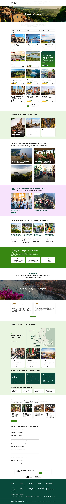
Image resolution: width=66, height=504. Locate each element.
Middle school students (49, 483)
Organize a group (46, 1)
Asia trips (21, 488)
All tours (14, 5)
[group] (18, 127)
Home (11, 5)
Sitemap (36, 501)
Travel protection (31, 484)
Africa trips (21, 487)
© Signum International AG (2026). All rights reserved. (48, 501)
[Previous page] (26, 106)
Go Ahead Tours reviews (40, 488)
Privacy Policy (32, 501)
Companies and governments (50, 489)
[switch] (23, 35)
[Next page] (40, 106)
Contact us (12, 483)
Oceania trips (21, 489)
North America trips (22, 484)
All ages (47, 490)
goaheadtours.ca (22, 494)
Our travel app (31, 488)
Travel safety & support (32, 487)
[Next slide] (55, 127)
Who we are (39, 483)
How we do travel (39, 484)
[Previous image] (22, 42)
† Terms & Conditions (27, 501)
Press (11, 484)
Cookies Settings (40, 501)
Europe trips (21, 483)
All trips (21, 490)
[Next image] (39, 42)
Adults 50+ (47, 488)
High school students (49, 484)
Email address (41, 469)
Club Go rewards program (41, 487)
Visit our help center (41, 1)
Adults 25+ (47, 487)
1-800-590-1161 (13, 487)
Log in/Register (51, 1)
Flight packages (31, 483)
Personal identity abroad (32, 489)
